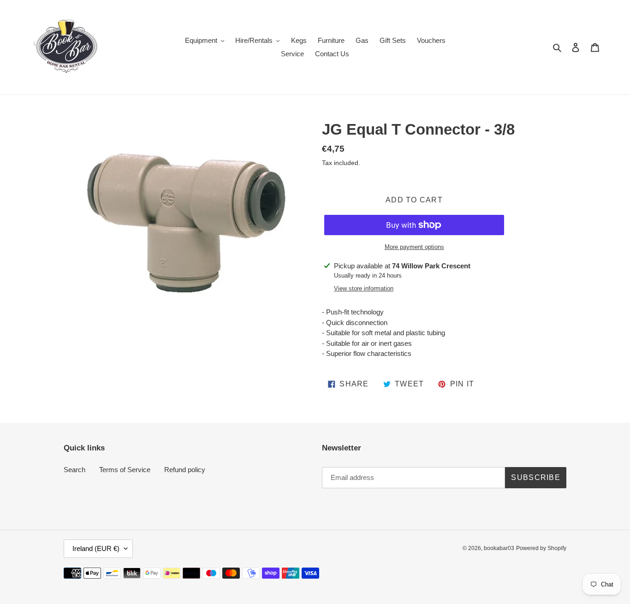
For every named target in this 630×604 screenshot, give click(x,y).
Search (74, 470)
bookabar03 (499, 548)
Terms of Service (124, 470)
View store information (363, 288)
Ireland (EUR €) (95, 548)
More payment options (414, 246)
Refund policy (184, 470)
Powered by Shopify (541, 548)
